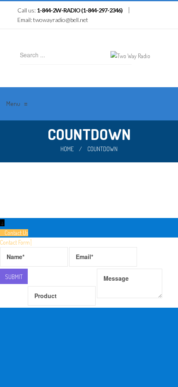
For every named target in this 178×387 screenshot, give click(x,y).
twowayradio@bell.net (60, 19)
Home (67, 148)
